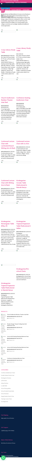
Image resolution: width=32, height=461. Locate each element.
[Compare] (3, 47)
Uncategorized (4, 401)
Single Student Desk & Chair (7, 396)
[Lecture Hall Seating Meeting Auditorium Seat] (3, 340)
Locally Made (4, 385)
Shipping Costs (11, 318)
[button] (3, 458)
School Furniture (5, 393)
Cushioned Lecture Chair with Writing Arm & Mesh (7, 183)
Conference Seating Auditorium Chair (16, 358)
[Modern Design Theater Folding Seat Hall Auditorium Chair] (3, 328)
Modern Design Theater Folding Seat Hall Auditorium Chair (17, 324)
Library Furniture (4, 383)
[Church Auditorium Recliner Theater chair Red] (3, 317)
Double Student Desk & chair (7, 375)
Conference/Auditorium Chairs (8, 372)
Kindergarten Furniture (6, 378)
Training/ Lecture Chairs (6, 399)
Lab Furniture (4, 380)
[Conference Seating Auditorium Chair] (3, 361)
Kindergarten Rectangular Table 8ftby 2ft (7, 223)
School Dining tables (6, 388)
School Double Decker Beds (7, 391)
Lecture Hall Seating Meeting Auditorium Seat (18, 336)
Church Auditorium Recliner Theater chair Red (8, 100)
